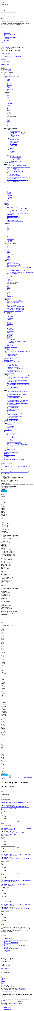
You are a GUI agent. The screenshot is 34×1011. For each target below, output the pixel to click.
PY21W (12, 469)
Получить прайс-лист (6, 487)
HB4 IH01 (9, 280)
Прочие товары (8, 430)
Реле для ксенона (11, 218)
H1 (8, 93)
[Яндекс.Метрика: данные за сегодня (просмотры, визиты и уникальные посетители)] (6, 985)
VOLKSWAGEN (11, 339)
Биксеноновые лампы (13, 263)
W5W (8, 115)
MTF (8, 87)
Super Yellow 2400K (15, 157)
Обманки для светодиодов (14, 175)
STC (11, 439)
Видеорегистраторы (12, 365)
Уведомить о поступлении (8, 898)
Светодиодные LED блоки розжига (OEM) (18, 177)
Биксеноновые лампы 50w (14, 265)
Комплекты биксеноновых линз (15, 306)
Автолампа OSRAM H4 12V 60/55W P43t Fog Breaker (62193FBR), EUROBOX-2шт (15, 833)
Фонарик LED (11, 449)
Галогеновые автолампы (10, 76)
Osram (8, 79)
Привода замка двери (13, 417)
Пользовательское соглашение (9, 991)
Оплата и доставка (9, 35)
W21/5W (9, 112)
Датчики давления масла (13, 396)
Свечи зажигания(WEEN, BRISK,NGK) (17, 445)
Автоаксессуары (8, 373)
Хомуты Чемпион (9, 422)
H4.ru (18, 480)
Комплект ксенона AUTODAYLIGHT (20, 208)
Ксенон (6, 203)
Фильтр (3, 491)
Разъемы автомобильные (13, 357)
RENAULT (10, 334)
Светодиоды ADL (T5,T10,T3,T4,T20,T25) (18, 167)
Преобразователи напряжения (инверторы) (18, 384)
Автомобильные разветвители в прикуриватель (20, 377)
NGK (11, 446)
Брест (11, 440)
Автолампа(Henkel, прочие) (14, 434)
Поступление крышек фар (11, 948)
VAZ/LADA (10, 338)
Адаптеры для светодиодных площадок (17, 180)
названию (29, 777)
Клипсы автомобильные (10, 420)
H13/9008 (9, 276)
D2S (8, 233)
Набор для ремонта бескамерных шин (17, 380)
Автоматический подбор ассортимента (14, 459)
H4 (8, 96)
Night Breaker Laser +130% (17, 134)
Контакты (6, 40)
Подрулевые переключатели (14, 416)
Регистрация (7, 43)
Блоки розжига (11, 206)
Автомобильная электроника (12, 361)
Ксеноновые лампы (12, 216)
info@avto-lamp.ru (5, 968)
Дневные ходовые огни (10, 347)
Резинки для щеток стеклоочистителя (17, 386)
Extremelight (10, 254)
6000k (8, 247)
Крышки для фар (8, 358)
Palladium (12, 152)
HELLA (9, 83)
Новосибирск (7, 1007)
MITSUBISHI (10, 331)
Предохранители (11, 381)
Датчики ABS (10, 393)
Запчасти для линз (12, 305)
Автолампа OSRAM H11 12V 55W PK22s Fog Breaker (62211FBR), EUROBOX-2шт (15, 885)
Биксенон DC (10, 262)
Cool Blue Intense (14, 135)
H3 (8, 95)
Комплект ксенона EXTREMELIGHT (20, 213)
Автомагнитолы (11, 364)
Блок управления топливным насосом (17, 391)
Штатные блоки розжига (13, 220)
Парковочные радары (13, 370)
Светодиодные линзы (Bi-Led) (15, 301)
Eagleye (12, 436)
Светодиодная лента (12, 178)
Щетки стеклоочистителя (14, 447)
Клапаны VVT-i (11, 410)
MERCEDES (10, 329)
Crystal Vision (13, 144)
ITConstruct (22, 988)
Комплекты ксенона (12, 207)
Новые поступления (9, 455)
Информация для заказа (10, 34)
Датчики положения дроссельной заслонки (18, 400)
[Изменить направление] (16, 777)
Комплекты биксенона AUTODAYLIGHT (21, 272)
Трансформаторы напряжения (15, 371)
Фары (5, 450)
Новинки (6, 453)
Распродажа (7, 456)
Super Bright (10, 89)
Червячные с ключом (12, 429)
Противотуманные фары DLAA (12, 311)
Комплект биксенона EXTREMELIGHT (21, 270)
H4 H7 (8, 279)
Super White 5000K (15, 158)
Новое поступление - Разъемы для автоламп (16, 939)
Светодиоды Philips (12, 168)
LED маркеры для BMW (13, 174)
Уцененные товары (9, 458)
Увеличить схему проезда (7, 973)
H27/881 (9, 102)
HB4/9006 (9, 105)
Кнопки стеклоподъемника (14, 413)
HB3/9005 (9, 103)
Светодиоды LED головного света (16, 165)
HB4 (29, 466)
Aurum (12, 154)
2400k (8, 118)
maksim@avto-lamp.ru (18, 1003)
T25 (8, 201)
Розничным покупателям (10, 37)
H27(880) (16, 466)
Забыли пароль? (12, 16)
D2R (8, 237)
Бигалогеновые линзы (13, 302)
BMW (8, 315)
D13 (8, 253)
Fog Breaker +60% (15, 131)
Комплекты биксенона (13, 266)
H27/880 (9, 100)
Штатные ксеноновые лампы (15, 221)
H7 (8, 98)
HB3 (26, 466)
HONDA (9, 322)
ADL (8, 252)
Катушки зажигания (12, 407)
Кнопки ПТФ (10, 344)
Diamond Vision (14, 145)
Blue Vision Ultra (14, 141)
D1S (8, 231)
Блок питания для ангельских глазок (17, 303)
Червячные (10, 427)
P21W (8, 111)
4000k (8, 119)
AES (8, 293)
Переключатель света (12, 419)
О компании (7, 33)
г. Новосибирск (5, 47)
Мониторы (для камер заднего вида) (16, 368)
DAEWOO (10, 318)
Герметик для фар (8, 360)
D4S (8, 236)
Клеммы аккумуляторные (14, 442)
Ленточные (10, 424)
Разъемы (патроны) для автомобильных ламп (16, 351)
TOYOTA (9, 337)
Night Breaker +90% (15, 161)
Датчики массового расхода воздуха (16, 398)
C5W (8, 106)
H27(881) (22, 466)
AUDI (8, 314)
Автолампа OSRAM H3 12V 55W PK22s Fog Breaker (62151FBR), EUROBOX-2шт (15, 859)
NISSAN (9, 332)
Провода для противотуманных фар (16, 341)
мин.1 (2, 823)
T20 (8, 200)
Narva (8, 82)
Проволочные (10, 426)
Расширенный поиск (6, 69)
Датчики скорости (12, 404)
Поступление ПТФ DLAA (11, 942)
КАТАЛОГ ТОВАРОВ (7, 70)
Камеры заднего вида (13, 367)
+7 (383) (6, 53)
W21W (9, 113)
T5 (7, 108)
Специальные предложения (11, 452)
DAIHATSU (10, 319)
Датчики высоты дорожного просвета (17, 394)
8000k (8, 249)
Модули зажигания (12, 414)
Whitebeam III (13, 148)
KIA (8, 325)
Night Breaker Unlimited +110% (18, 132)
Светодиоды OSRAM (13, 170)
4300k (8, 122)
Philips (8, 80)
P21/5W (9, 109)
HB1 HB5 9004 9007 (12, 282)
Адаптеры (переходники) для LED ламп (18, 172)
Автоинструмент (11, 433)
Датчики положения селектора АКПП (17, 403)
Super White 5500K (15, 159)
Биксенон (6, 259)
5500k (8, 126)
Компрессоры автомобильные (15, 443)
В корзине (3, 59)
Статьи (6, 951)
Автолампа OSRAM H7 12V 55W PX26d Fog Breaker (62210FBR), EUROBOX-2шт (15, 807)
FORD (8, 321)
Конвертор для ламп (12, 354)
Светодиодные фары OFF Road (15, 171)
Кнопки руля (10, 411)
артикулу (3, 778)
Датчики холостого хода (13, 406)
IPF (8, 90)
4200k (8, 121)
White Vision (13, 142)
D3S (8, 234)
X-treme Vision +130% (16, 139)
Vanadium (12, 151)
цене (25, 777)
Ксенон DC (10, 214)
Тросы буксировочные (13, 387)
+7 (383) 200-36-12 (6, 965)
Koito (8, 86)
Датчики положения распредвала (16, 401)
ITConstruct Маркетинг (19, 989)
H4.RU (6, 1000)
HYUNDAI (10, 324)
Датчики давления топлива (14, 397)
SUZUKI (9, 335)
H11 (8, 99)
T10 (8, 198)
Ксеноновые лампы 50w (13, 217)
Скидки (8, 75)
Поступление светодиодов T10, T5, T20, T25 (16, 945)
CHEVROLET (11, 316)
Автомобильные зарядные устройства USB (18, 375)
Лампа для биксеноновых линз (15, 308)
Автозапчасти (8, 388)
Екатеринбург (7, 1009)
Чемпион (9, 85)
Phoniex (12, 437)
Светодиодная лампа (9, 162)
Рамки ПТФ (10, 345)
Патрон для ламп (11, 355)
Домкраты (9, 378)
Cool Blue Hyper (14, 136)
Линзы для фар (8, 298)
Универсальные (11, 342)
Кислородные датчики (13, 409)
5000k (8, 125)
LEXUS (9, 326)
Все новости (7, 950)
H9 (11, 466)
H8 (8, 190)
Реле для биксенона (12, 273)
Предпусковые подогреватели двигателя (18, 383)
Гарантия (6, 38)
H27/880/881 (10, 239)
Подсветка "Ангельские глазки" (15, 309)
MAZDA (9, 328)
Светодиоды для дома (13, 181)
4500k (8, 123)
